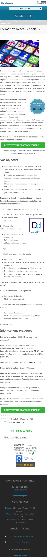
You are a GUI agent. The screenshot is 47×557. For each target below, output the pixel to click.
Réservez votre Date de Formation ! (22, 145)
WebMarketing (12, 21)
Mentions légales (20, 496)
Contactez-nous (20, 490)
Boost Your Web (20, 556)
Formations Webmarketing (27, 21)
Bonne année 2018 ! (21, 542)
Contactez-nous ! (35, 362)
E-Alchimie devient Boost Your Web (21, 536)
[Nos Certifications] (25, 456)
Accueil (2, 21)
